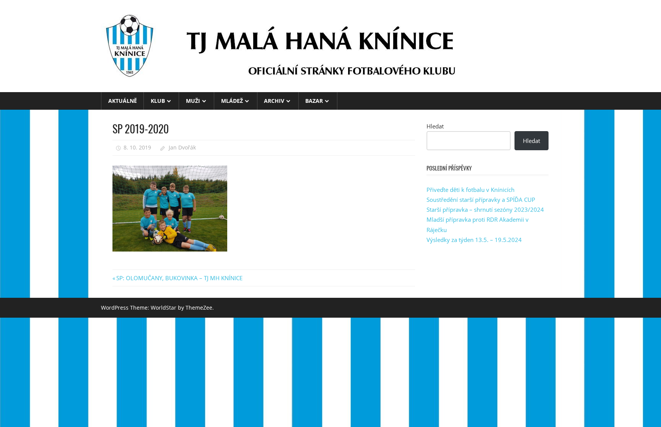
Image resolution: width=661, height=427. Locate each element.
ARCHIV (274, 100)
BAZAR (314, 100)
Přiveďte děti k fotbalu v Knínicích (470, 189)
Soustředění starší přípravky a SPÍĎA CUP (481, 199)
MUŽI (193, 100)
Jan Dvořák (182, 147)
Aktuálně (122, 100)
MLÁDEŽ (232, 100)
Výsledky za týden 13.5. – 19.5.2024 (474, 240)
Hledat (435, 126)
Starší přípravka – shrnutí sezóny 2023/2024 (485, 209)
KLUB (158, 100)
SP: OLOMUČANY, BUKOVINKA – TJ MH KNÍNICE (179, 278)
